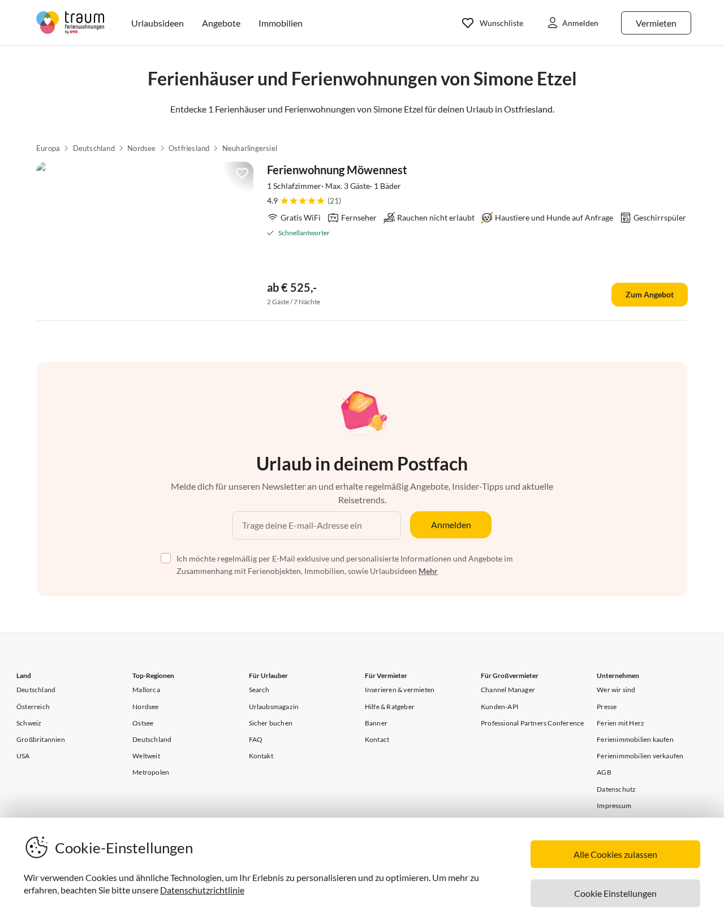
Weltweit (146, 756)
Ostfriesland (189, 148)
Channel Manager (508, 689)
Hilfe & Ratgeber (390, 706)
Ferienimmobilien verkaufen (640, 756)
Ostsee (142, 723)
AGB (604, 772)
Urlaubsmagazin (274, 706)
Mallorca (146, 689)
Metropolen (150, 772)
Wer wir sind (616, 689)
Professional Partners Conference (532, 723)
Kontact (377, 739)
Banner (376, 723)
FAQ (256, 739)
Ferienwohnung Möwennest (337, 169)
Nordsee (141, 148)
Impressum (614, 805)
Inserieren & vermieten (399, 689)
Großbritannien (40, 739)
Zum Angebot (650, 294)
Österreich (33, 706)
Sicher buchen (271, 723)
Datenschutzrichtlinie (202, 889)
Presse (607, 706)
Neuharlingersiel (249, 148)
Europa (48, 148)
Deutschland (94, 148)
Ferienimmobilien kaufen (635, 739)
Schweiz (28, 723)
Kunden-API (500, 706)
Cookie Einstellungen (615, 893)
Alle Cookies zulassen (615, 854)
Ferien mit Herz (620, 723)
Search (259, 689)
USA (23, 756)
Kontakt (261, 756)
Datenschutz (616, 789)
